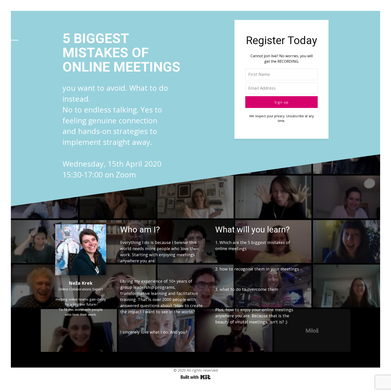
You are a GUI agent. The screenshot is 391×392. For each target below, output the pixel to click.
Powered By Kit (196, 377)
